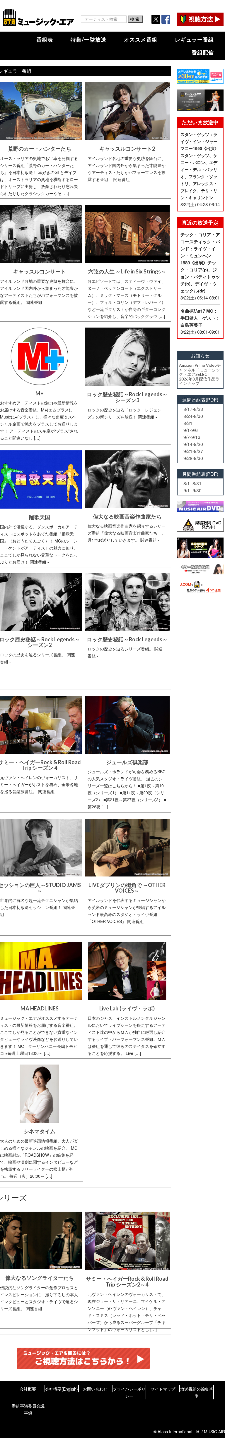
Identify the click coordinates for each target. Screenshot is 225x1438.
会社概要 (28, 1389)
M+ (39, 393)
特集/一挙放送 (88, 39)
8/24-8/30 (193, 416)
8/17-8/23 (193, 409)
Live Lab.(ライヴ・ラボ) (127, 1008)
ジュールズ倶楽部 (127, 762)
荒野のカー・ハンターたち (39, 148)
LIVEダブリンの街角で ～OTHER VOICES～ (127, 888)
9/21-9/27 (193, 451)
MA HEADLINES (40, 1008)
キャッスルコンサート (39, 271)
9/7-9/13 (191, 437)
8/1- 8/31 (192, 483)
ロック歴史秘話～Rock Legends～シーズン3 (127, 397)
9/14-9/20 (193, 444)
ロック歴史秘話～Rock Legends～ (127, 639)
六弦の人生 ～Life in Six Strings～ (127, 271)
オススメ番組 (140, 39)
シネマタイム (39, 1131)
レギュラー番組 (194, 39)
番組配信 (203, 52)
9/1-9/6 (190, 430)
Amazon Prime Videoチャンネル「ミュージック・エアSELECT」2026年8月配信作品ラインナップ (200, 374)
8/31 (187, 423)
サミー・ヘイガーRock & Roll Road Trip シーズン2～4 (127, 1281)
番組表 (44, 39)
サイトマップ (163, 1389)
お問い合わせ (95, 1389)
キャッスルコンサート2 (127, 148)
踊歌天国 (39, 517)
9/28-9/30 (193, 458)
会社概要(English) (61, 1389)
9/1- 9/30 (192, 490)
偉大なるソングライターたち (39, 1278)
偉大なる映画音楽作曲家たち (127, 516)
